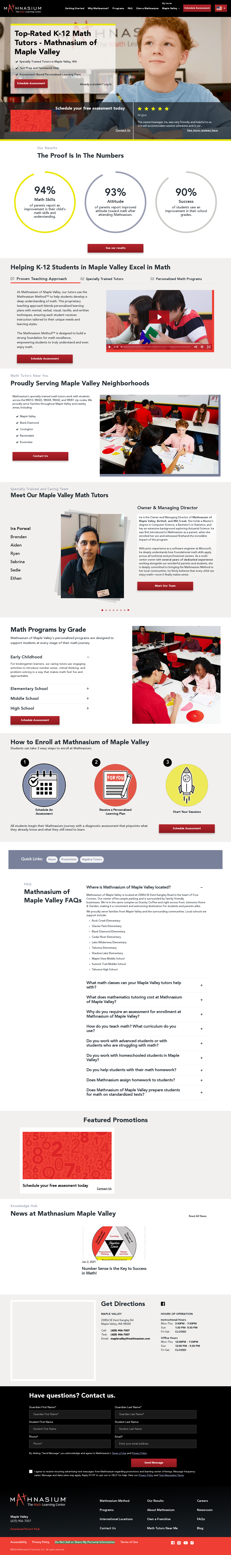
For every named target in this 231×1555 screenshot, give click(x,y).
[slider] (156, 347)
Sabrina (17, 562)
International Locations (116, 1519)
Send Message (153, 1462)
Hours (52, 859)
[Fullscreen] (208, 347)
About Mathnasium (161, 1510)
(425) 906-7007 (20, 1521)
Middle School (24, 699)
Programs (118, 8)
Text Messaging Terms (171, 1475)
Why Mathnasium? (98, 8)
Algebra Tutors (92, 859)
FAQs (201, 1519)
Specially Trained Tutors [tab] (101, 279)
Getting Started (74, 8)
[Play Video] (109, 347)
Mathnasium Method (114, 1500)
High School (22, 708)
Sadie (15, 570)
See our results (115, 248)
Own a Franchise (159, 1519)
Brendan (18, 537)
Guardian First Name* (42, 1407)
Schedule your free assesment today (55, 1186)
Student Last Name (126, 1422)
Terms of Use (119, 1453)
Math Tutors (162, 1528)
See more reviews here (202, 130)
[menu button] (221, 8)
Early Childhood (26, 657)
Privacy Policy (139, 1453)
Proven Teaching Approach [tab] (38, 279)
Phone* (33, 1437)
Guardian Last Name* (128, 1407)
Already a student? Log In (95, 84)
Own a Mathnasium (147, 8)
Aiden (16, 545)
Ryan (15, 554)
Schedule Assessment (197, 8)
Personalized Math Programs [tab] (176, 279)
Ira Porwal (20, 529)
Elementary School (29, 689)
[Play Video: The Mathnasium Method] (159, 317)
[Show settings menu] (202, 347)
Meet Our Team (165, 586)
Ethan (15, 579)
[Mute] (195, 347)
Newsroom (205, 1510)
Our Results (155, 1500)
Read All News (197, 1216)
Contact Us (108, 1528)
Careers (202, 1500)
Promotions (68, 859)
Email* (119, 1437)
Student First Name (41, 1422)
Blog (200, 1528)
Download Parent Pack (25, 1529)
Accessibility (18, 1542)
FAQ (130, 8)
